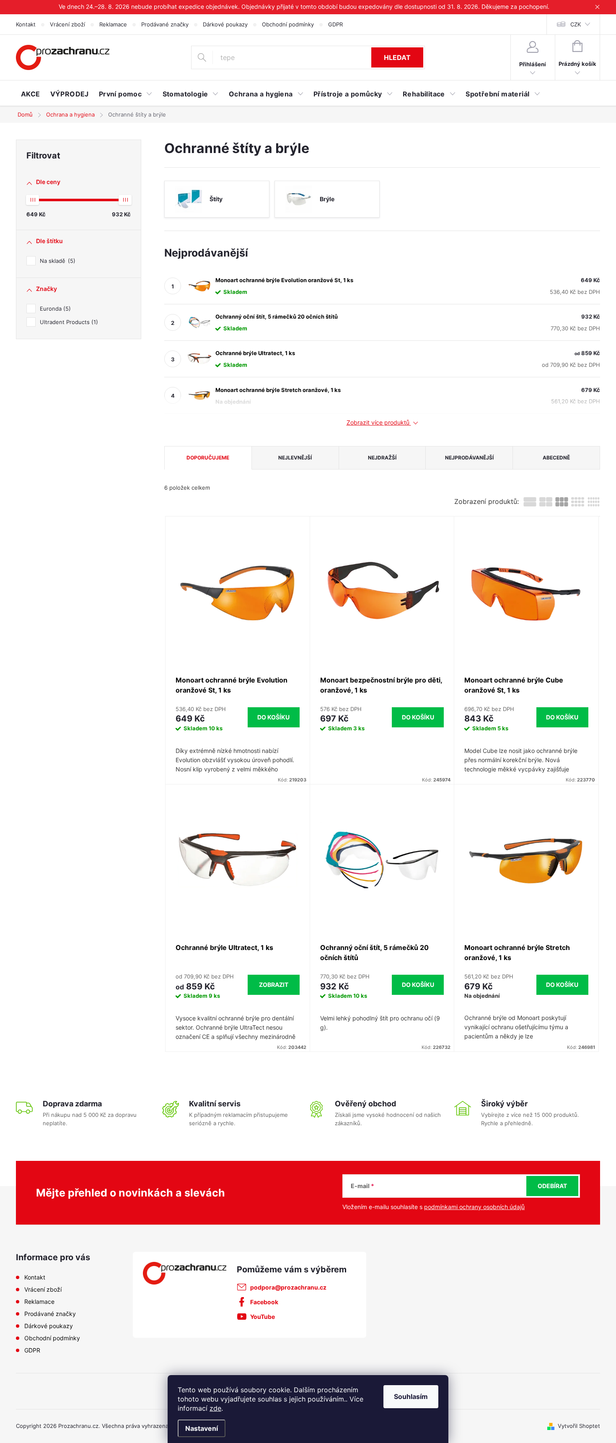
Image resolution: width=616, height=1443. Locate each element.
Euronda (54, 308)
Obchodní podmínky (288, 24)
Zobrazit (273, 984)
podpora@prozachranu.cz (288, 1287)
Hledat (397, 57)
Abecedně (556, 457)
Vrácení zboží (67, 24)
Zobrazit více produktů (379, 422)
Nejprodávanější (469, 457)
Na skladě (56, 260)
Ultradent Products (68, 322)
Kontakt (26, 24)
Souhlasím (411, 1396)
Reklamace (113, 24)
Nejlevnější (295, 457)
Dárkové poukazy (225, 24)
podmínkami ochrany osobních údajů (474, 1206)
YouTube (262, 1316)
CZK (575, 24)
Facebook (264, 1301)
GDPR (335, 24)
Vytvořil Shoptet (579, 1425)
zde (215, 1408)
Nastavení (201, 1428)
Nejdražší (382, 457)
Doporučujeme (207, 457)
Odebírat (552, 1185)
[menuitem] (30, 93)
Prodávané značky (165, 24)
